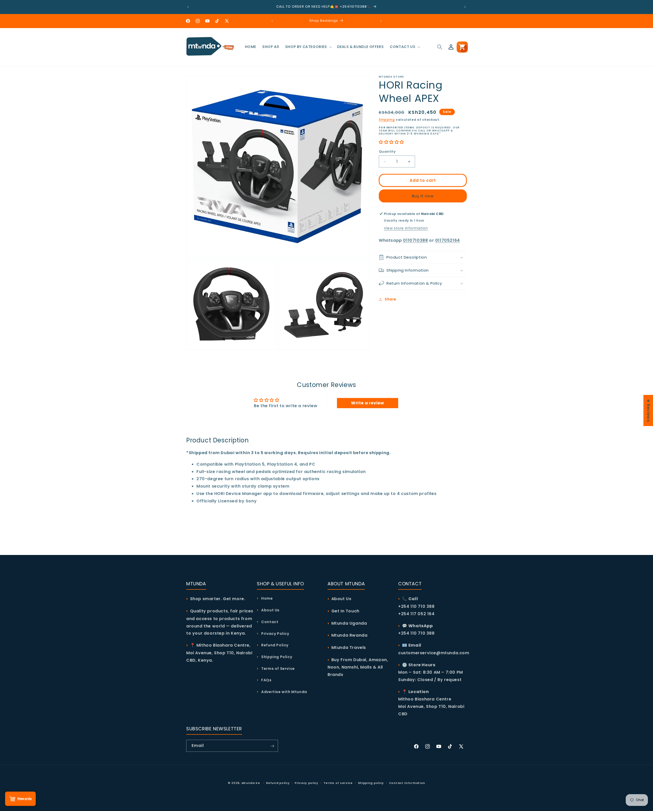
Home (266, 598)
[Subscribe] (272, 746)
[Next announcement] (465, 7)
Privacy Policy (274, 633)
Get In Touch (345, 611)
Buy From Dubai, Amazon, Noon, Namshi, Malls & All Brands (358, 667)
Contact (269, 621)
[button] (308, 46)
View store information (406, 228)
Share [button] (390, 299)
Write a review (367, 403)
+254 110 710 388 (416, 633)
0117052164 (447, 240)
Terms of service (338, 783)
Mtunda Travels (348, 647)
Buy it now (423, 196)
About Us (270, 610)
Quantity (387, 151)
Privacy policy (306, 783)
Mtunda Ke (251, 783)
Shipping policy (371, 783)
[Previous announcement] (188, 7)
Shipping (387, 119)
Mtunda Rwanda (349, 635)
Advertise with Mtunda (283, 692)
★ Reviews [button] (648, 410)
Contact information (407, 783)
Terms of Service (277, 668)
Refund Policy (274, 645)
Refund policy (278, 783)
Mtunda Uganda (349, 623)
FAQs (266, 680)
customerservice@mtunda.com (433, 653)
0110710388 (415, 240)
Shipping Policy (276, 656)
